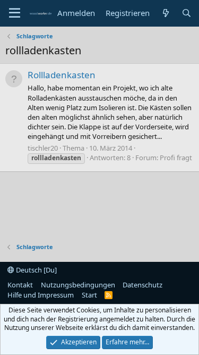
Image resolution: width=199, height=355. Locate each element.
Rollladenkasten (62, 75)
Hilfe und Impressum (40, 295)
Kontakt (20, 285)
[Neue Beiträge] (165, 13)
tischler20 (43, 148)
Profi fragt (176, 157)
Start (89, 295)
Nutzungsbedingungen (78, 285)
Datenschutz (142, 285)
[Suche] (186, 13)
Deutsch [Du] (35, 270)
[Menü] (14, 13)
